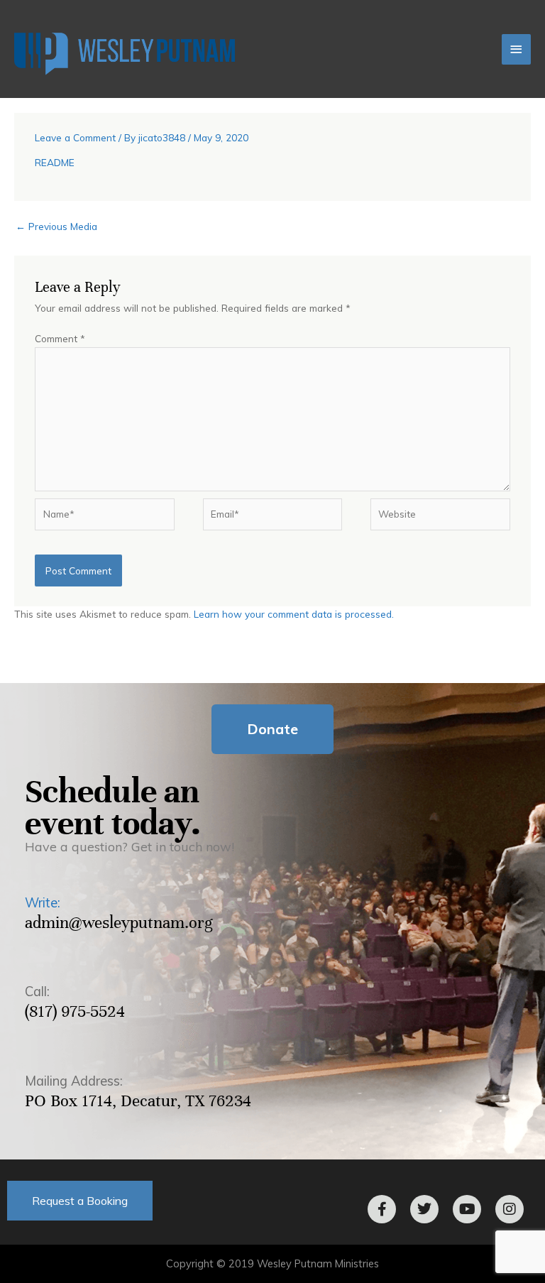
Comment (60, 338)
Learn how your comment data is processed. (294, 614)
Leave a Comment (75, 137)
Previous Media (56, 226)
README (55, 162)
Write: (42, 903)
